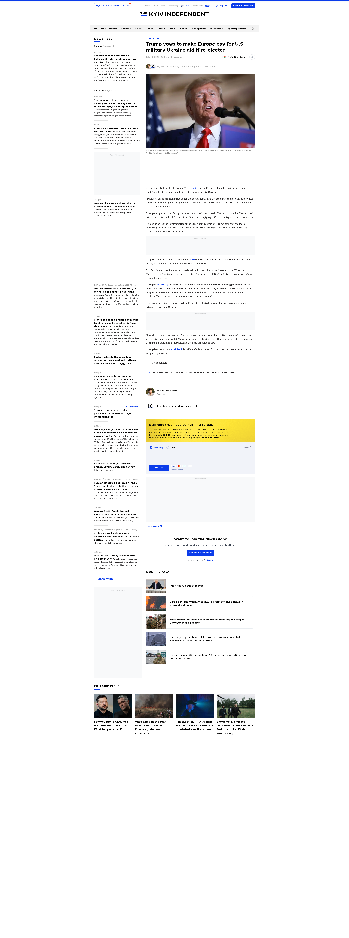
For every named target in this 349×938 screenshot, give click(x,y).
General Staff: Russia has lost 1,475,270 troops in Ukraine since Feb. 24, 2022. (116, 514)
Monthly (159, 447)
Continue (159, 467)
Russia (138, 28)
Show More (105, 578)
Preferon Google (237, 57)
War (103, 28)
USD (246, 447)
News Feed (152, 38)
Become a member (200, 552)
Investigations (199, 28)
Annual (174, 447)
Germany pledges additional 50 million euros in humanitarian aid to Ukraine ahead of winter (116, 432)
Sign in (209, 560)
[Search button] (253, 29)
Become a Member (243, 5)
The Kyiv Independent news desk (197, 66)
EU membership (133, 406)
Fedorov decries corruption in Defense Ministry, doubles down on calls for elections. (115, 58)
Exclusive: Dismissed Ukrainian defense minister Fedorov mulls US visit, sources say (236, 727)
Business (126, 28)
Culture (183, 28)
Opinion (161, 28)
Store (186, 6)
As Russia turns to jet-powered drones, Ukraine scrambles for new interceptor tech (114, 466)
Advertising (173, 6)
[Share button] (252, 57)
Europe (149, 28)
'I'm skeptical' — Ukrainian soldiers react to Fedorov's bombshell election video (194, 725)
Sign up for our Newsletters (112, 5)
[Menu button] (95, 28)
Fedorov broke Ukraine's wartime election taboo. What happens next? (111, 725)
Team (155, 6)
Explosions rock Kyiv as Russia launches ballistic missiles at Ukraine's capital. (116, 536)
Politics (113, 28)
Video (172, 28)
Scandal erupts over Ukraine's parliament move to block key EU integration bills (113, 413)
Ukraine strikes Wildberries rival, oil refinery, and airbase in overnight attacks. (115, 291)
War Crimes (216, 28)
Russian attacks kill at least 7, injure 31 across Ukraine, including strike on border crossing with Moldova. (116, 486)
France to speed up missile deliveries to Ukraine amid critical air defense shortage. (116, 322)
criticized (176, 349)
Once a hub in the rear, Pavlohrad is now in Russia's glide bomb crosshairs (150, 727)
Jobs (163, 6)
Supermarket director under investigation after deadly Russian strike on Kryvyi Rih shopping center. (116, 103)
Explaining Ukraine (236, 28)
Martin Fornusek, (170, 66)
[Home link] (174, 14)
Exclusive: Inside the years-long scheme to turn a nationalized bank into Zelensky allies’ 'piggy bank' (115, 360)
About (147, 6)
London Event (198, 6)
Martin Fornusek (167, 390)
